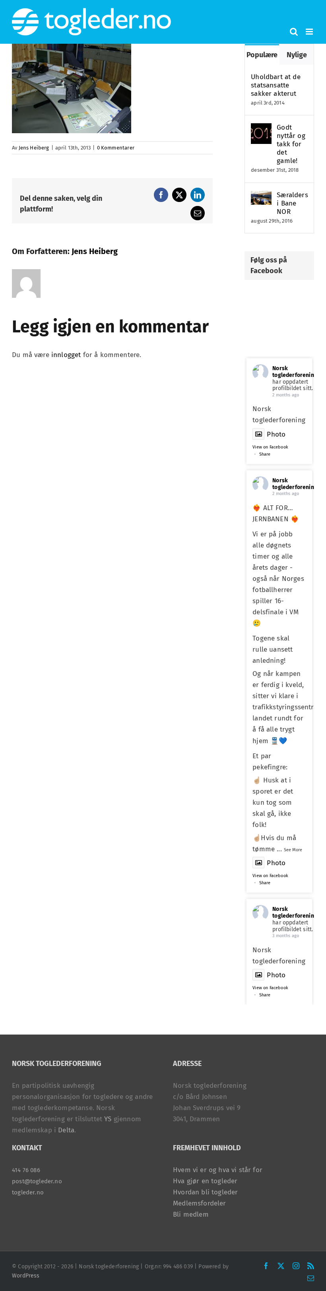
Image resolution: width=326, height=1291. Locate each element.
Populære (261, 54)
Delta (66, 1130)
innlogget (66, 355)
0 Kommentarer (115, 148)
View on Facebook (270, 447)
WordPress (26, 1275)
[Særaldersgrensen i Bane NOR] (261, 196)
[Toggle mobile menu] (310, 31)
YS (107, 1119)
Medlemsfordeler (199, 1203)
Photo (276, 434)
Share (265, 454)
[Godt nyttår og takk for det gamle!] (261, 128)
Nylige (297, 54)
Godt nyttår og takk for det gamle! (291, 144)
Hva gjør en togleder (205, 1181)
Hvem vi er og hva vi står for (217, 1170)
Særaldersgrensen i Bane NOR (292, 203)
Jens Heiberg (34, 148)
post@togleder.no (37, 1181)
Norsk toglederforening (294, 372)
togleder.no (28, 1192)
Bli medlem (191, 1214)
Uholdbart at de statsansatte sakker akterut (276, 85)
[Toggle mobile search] (294, 31)
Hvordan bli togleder (205, 1192)
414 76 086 (26, 1170)
